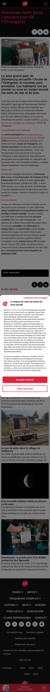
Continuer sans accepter (35, 297)
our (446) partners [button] (16, 310)
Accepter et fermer (25, 379)
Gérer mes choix (25, 388)
